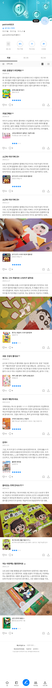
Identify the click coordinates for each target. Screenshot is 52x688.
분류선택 (3, 64)
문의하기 (35, 649)
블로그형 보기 (42, 64)
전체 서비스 (48, 2)
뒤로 (3, 2)
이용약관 (28, 649)
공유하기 (48, 105)
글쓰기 (26, 682)
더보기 (43, 2)
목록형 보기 (48, 64)
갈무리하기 (43, 105)
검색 (38, 2)
